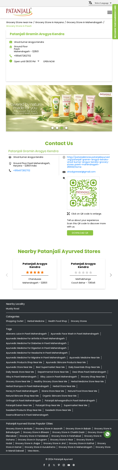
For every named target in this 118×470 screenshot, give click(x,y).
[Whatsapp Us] (107, 434)
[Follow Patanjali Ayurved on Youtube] (69, 464)
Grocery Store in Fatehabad (66, 436)
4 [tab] (66, 127)
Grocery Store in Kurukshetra (40, 447)
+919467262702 (22, 55)
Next (109, 275)
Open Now (49, 61)
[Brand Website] (74, 464)
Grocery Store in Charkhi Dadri (68, 432)
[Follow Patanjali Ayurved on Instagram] (64, 464)
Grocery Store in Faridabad (34, 436)
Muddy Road (12, 308)
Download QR (80, 232)
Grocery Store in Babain (78, 428)
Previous (8, 275)
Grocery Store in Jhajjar (27, 443)
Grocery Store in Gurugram (32, 439)
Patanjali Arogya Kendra (35, 265)
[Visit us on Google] (49, 464)
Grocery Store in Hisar (61, 439)
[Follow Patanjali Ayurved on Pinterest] (59, 464)
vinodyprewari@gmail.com (81, 171)
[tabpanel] (59, 108)
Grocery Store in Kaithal (81, 443)
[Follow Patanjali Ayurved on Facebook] (44, 464)
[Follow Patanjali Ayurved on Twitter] (54, 464)
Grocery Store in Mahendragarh (75, 447)
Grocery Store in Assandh (49, 428)
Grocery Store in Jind (54, 443)
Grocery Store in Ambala (19, 428)
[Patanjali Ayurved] (19, 13)
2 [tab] (56, 127)
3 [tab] (61, 127)
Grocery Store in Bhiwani (36, 432)
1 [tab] (52, 127)
